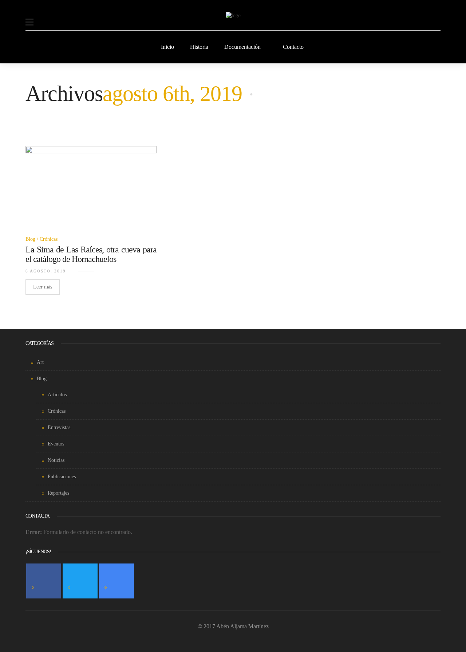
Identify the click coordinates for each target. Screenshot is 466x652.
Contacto (293, 47)
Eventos (56, 444)
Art (40, 362)
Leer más (42, 287)
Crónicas (49, 239)
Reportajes (58, 493)
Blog (30, 239)
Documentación (242, 47)
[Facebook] (43, 580)
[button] (29, 17)
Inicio (167, 47)
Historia (199, 47)
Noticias (56, 460)
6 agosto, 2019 (45, 271)
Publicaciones (62, 476)
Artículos (57, 394)
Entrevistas (59, 427)
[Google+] (116, 580)
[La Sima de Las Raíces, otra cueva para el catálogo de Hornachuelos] (91, 191)
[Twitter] (80, 580)
